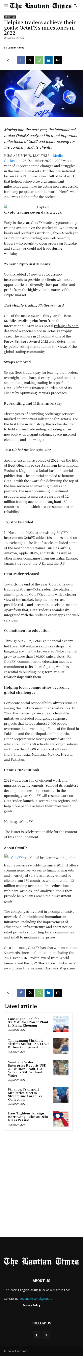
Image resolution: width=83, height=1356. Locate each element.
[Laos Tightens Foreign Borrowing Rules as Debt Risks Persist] (60, 1119)
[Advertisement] (41, 1185)
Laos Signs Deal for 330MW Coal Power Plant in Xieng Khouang (28, 1021)
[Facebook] (21, 60)
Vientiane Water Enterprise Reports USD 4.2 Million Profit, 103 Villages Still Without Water (27, 1068)
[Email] (58, 60)
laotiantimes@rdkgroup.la (35, 1298)
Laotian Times (16, 47)
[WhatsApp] (39, 60)
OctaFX (16, 857)
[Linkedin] (49, 60)
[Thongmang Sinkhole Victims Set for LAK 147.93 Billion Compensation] (60, 1046)
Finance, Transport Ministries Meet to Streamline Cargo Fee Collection (25, 1094)
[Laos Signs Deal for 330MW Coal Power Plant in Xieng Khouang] (60, 1024)
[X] (30, 60)
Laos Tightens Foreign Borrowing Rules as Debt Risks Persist (28, 1116)
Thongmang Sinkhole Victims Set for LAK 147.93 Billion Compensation (28, 1043)
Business (10, 17)
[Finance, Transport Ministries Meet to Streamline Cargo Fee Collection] (60, 1095)
